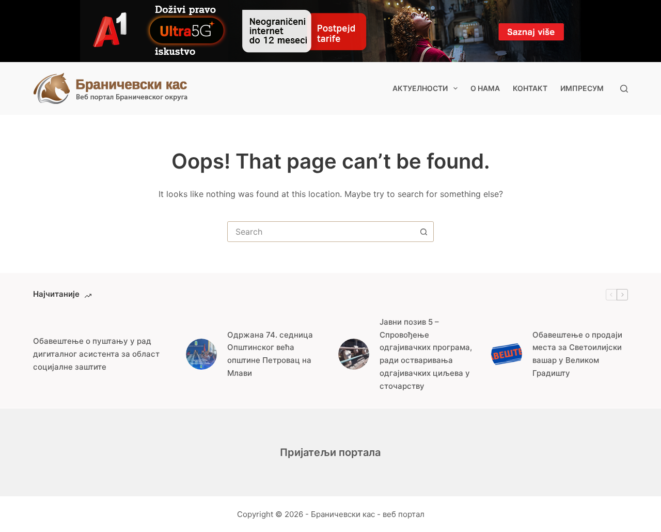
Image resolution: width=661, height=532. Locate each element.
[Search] (624, 89)
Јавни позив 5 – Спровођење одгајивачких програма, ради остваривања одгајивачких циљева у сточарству (426, 354)
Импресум (582, 88)
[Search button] (423, 231)
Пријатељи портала (330, 452)
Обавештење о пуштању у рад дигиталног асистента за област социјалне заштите (96, 354)
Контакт (530, 88)
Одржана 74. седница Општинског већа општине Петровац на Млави (270, 354)
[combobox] (321, 231)
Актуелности (420, 88)
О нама (485, 88)
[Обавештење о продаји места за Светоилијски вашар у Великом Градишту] (506, 354)
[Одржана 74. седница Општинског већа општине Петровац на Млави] (201, 354)
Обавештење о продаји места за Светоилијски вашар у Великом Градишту (577, 354)
